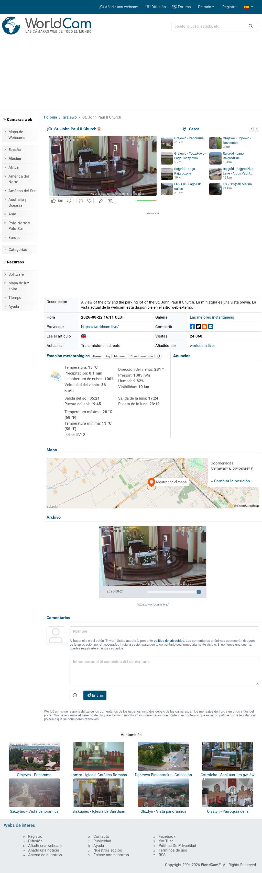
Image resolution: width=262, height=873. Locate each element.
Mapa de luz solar (18, 286)
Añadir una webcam (45, 845)
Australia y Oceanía (17, 202)
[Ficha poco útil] (69, 200)
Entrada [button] (204, 7)
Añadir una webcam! (121, 7)
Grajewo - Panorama (189, 138)
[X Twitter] (198, 326)
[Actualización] (159, 356)
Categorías (17, 249)
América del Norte (18, 179)
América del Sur (22, 191)
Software (16, 274)
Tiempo (14, 297)
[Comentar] (81, 200)
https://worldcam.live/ (100, 326)
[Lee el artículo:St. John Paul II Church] (83, 336)
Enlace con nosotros (111, 855)
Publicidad (102, 841)
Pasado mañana (141, 356)
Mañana (120, 356)
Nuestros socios (107, 850)
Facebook (167, 836)
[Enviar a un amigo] (210, 326)
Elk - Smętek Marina (237, 184)
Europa (14, 237)
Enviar (97, 695)
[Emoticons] (75, 695)
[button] (248, 7)
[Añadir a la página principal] (89, 200)
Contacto (101, 836)
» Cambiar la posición (230, 481)
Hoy (107, 356)
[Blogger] (204, 326)
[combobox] (214, 26)
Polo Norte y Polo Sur (19, 226)
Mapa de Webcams (16, 135)
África (13, 167)
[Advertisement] (131, 74)
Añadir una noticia (43, 850)
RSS (162, 855)
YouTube (166, 841)
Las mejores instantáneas (212, 317)
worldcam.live (202, 345)
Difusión (158, 7)
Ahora (96, 356)
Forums (184, 7)
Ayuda (13, 306)
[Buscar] (251, 26)
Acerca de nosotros (45, 855)
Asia (12, 214)
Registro (229, 7)
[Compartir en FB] (192, 326)
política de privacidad (169, 641)
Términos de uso (173, 850)
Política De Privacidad (177, 845)
